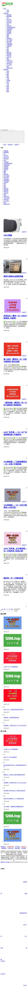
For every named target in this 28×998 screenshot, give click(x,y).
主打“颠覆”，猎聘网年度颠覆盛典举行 (14, 806)
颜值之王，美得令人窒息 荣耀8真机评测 (14, 774)
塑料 (8, 35)
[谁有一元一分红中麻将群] (4, 754)
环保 (8, 24)
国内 (8, 74)
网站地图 (17, 848)
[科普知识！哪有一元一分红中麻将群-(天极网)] (13, 312)
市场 (8, 71)
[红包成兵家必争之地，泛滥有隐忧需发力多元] (4, 762)
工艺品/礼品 (10, 61)
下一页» (11, 609)
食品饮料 (9, 38)
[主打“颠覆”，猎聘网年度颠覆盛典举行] (4, 804)
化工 (8, 18)
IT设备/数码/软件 (11, 27)
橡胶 (8, 36)
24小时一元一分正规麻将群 (11, 666)
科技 (8, 82)
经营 (8, 72)
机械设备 (9, 14)
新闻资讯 (6, 69)
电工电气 (9, 19)
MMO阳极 (8, 235)
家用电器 (9, 54)
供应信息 (6, 13)
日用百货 (9, 46)
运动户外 (9, 57)
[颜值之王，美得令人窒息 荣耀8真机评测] (4, 772)
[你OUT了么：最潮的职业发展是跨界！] (4, 707)
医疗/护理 (9, 41)
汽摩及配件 (10, 44)
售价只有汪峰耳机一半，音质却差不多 (14, 798)
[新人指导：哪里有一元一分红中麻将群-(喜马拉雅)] (13, 355)
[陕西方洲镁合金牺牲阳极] (13, 272)
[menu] (1, 1)
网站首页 (3, 846)
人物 (8, 79)
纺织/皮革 (9, 63)
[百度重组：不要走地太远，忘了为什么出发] (4, 722)
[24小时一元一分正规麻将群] (13, 664)
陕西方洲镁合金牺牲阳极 (13, 276)
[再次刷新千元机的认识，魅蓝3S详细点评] (4, 788)
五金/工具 (9, 21)
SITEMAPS (11, 848)
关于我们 (17, 846)
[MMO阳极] (13, 231)
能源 (8, 47)
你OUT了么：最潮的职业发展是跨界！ (14, 709)
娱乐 (8, 90)
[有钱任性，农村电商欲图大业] (4, 715)
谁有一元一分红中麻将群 (10, 757)
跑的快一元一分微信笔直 (13, 578)
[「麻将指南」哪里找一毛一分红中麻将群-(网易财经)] (13, 399)
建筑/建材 (9, 16)
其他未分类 (10, 68)
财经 (8, 77)
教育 (8, 86)
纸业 (8, 66)
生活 (8, 85)
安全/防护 (9, 22)
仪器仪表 (9, 25)
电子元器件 (10, 40)
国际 (8, 75)
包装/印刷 (9, 43)
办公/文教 (9, 65)
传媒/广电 (9, 60)
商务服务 (9, 32)
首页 (5, 8)
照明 (8, 50)
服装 (8, 58)
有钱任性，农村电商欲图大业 (11, 717)
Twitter (25, 985)
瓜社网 (7, 862)
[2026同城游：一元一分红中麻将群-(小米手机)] (13, 501)
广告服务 (23, 848)
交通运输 (9, 30)
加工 (8, 49)
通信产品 (9, 52)
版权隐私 (3, 848)
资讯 (8, 10)
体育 (8, 88)
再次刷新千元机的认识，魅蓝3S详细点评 (14, 790)
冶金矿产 (9, 33)
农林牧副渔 (10, 29)
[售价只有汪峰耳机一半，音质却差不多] (4, 796)
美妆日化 (9, 55)
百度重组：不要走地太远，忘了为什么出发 (15, 725)
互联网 (8, 80)
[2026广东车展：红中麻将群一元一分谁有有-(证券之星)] (13, 545)
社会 (8, 83)
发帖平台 (3, 862)
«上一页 (3, 609)
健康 (8, 91)
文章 (8, 11)
